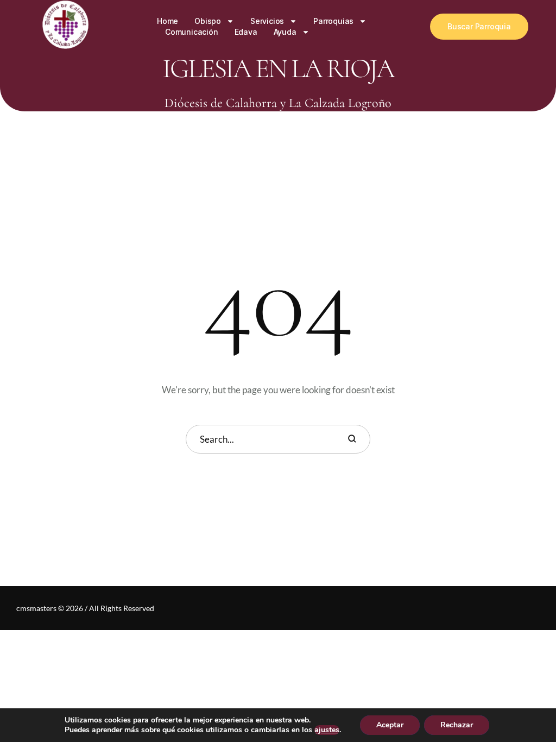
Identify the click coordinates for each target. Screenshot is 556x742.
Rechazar (456, 725)
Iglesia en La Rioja (278, 68)
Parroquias (333, 21)
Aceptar (389, 725)
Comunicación (191, 31)
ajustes (326, 730)
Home (167, 21)
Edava (246, 31)
